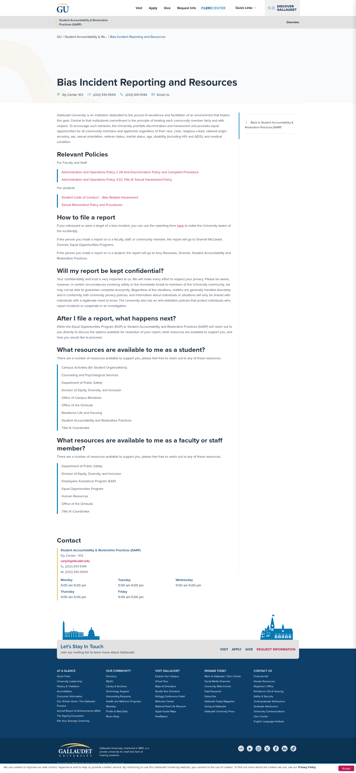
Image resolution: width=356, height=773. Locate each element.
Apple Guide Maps (165, 711)
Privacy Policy (307, 767)
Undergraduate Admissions (269, 701)
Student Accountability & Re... (86, 36)
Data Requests (213, 691)
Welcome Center (164, 701)
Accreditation (64, 691)
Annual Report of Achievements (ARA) (78, 711)
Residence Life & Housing (269, 691)
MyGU (109, 681)
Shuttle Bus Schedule (167, 691)
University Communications (269, 711)
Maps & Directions (165, 686)
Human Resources (264, 681)
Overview (292, 22)
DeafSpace (161, 716)
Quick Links (244, 8)
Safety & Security (263, 696)
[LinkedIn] (285, 748)
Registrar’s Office (263, 686)
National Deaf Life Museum (170, 706)
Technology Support (117, 691)
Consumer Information (69, 696)
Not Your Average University (73, 721)
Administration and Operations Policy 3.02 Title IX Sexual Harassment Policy (117, 179)
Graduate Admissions (266, 706)
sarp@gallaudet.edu (75, 561)
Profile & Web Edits (117, 711)
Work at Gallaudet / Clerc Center (223, 676)
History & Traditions (68, 686)
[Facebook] (276, 748)
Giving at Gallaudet (215, 706)
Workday (111, 706)
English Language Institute (269, 721)
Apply (154, 7)
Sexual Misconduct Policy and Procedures (92, 204)
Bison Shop (112, 716)
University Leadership (69, 681)
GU (59, 36)
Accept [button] (346, 768)
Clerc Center (261, 716)
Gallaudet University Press (220, 711)
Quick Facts (63, 676)
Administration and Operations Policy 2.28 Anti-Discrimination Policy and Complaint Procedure (130, 172)
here (180, 225)
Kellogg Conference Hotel (170, 696)
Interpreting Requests (118, 696)
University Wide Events (218, 686)
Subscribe (210, 696)
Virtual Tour (161, 681)
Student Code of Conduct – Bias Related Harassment (100, 197)
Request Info (186, 8)
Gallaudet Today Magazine (219, 701)
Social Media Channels (217, 681)
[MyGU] (241, 748)
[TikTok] (293, 748)
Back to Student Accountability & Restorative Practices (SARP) (269, 124)
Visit (139, 8)
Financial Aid (261, 676)
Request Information (276, 649)
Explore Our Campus (167, 676)
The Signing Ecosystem (70, 716)
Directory (111, 676)
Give (167, 8)
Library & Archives (116, 686)
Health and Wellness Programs (123, 701)
